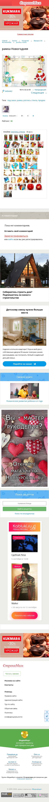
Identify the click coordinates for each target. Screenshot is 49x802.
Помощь (8, 691)
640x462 (8, 91)
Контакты (9, 685)
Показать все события (24, 615)
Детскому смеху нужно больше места (24, 311)
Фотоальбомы (6, 42)
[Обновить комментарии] (46, 716)
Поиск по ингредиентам (24, 513)
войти (11, 239)
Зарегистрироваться (16, 235)
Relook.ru (12, 769)
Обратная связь (11, 708)
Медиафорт (36, 789)
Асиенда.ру (36, 762)
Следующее (37, 92)
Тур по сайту (10, 704)
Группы (14, 40)
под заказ (11, 100)
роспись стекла (21, 42)
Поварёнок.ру (12, 754)
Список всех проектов (24, 779)
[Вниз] (46, 720)
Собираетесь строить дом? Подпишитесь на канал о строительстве (17, 295)
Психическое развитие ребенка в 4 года (24, 401)
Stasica (5, 116)
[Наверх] (46, 712)
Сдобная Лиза (18, 554)
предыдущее (40, 89)
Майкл (14, 603)
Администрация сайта (13, 700)
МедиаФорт (24, 740)
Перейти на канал (22, 364)
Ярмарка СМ (38, 40)
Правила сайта (10, 696)
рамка (19, 100)
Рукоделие (25, 40)
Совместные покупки (25, 34)
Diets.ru (37, 754)
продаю (41, 100)
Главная (4, 40)
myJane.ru (12, 762)
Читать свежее (12, 673)
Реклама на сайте (12, 681)
